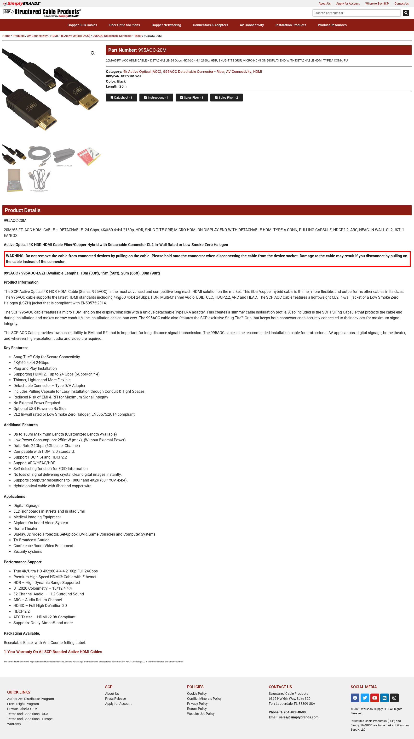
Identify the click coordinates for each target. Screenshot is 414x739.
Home (6, 36)
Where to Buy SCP (377, 3)
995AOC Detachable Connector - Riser (117, 36)
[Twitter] (365, 698)
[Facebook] (355, 698)
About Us (325, 3)
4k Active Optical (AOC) (75, 36)
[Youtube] (374, 698)
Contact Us (402, 3)
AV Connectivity (37, 36)
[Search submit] (406, 13)
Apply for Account (348, 3)
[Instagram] (394, 698)
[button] (82, 25)
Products (18, 36)
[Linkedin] (384, 698)
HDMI (54, 36)
